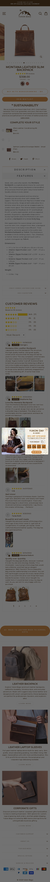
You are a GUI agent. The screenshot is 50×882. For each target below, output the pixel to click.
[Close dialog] (46, 429)
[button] (36, 441)
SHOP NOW (36, 452)
